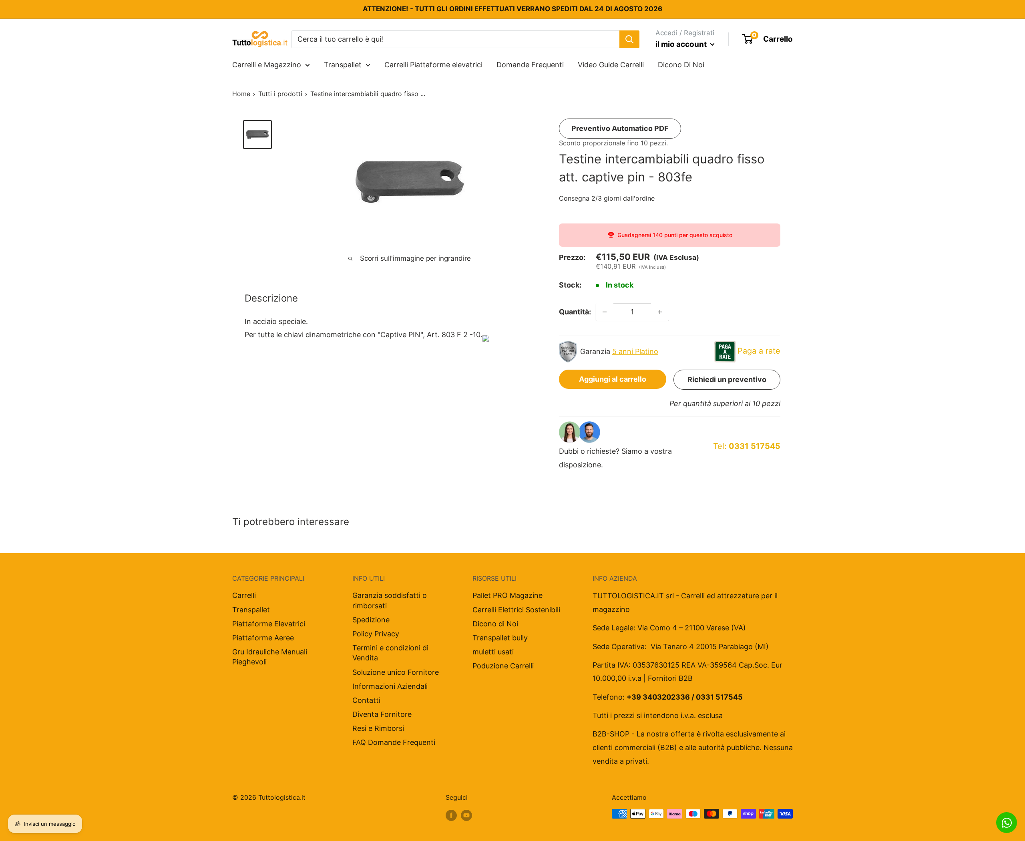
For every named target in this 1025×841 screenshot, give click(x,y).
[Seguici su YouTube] (466, 815)
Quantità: (575, 312)
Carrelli (244, 595)
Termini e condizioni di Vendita (390, 653)
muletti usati (493, 652)
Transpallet (343, 64)
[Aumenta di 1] (659, 312)
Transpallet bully (500, 638)
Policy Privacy (375, 634)
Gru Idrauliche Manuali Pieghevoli (269, 657)
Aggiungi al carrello (612, 379)
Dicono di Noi (495, 624)
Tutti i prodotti (280, 94)
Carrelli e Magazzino (266, 64)
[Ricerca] (629, 39)
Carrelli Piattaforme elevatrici (433, 64)
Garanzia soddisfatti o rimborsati (389, 600)
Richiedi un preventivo (726, 379)
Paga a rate (759, 351)
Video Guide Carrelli (611, 64)
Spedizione (371, 620)
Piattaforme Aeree (263, 638)
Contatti (366, 700)
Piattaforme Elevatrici (268, 624)
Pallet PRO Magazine (507, 595)
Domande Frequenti (530, 64)
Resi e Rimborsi (378, 728)
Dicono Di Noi (681, 64)
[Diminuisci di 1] (604, 312)
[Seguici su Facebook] (451, 815)
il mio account (681, 44)
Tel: (746, 446)
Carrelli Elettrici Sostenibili (516, 610)
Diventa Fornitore (382, 714)
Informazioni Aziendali (390, 686)
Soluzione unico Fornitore (395, 672)
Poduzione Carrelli (503, 666)
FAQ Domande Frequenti (393, 742)
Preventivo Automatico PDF (620, 128)
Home (241, 94)
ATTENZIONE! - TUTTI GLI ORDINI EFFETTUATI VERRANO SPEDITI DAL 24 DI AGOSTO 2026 (512, 9)
